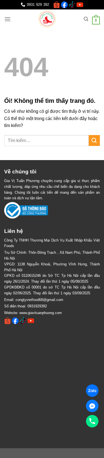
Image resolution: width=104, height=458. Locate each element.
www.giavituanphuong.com (40, 313)
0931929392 (37, 306)
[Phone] (92, 421)
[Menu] (7, 19)
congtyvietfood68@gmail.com (39, 300)
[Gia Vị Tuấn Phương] (48, 19)
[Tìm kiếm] (86, 19)
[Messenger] (92, 406)
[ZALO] (92, 390)
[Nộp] (94, 140)
